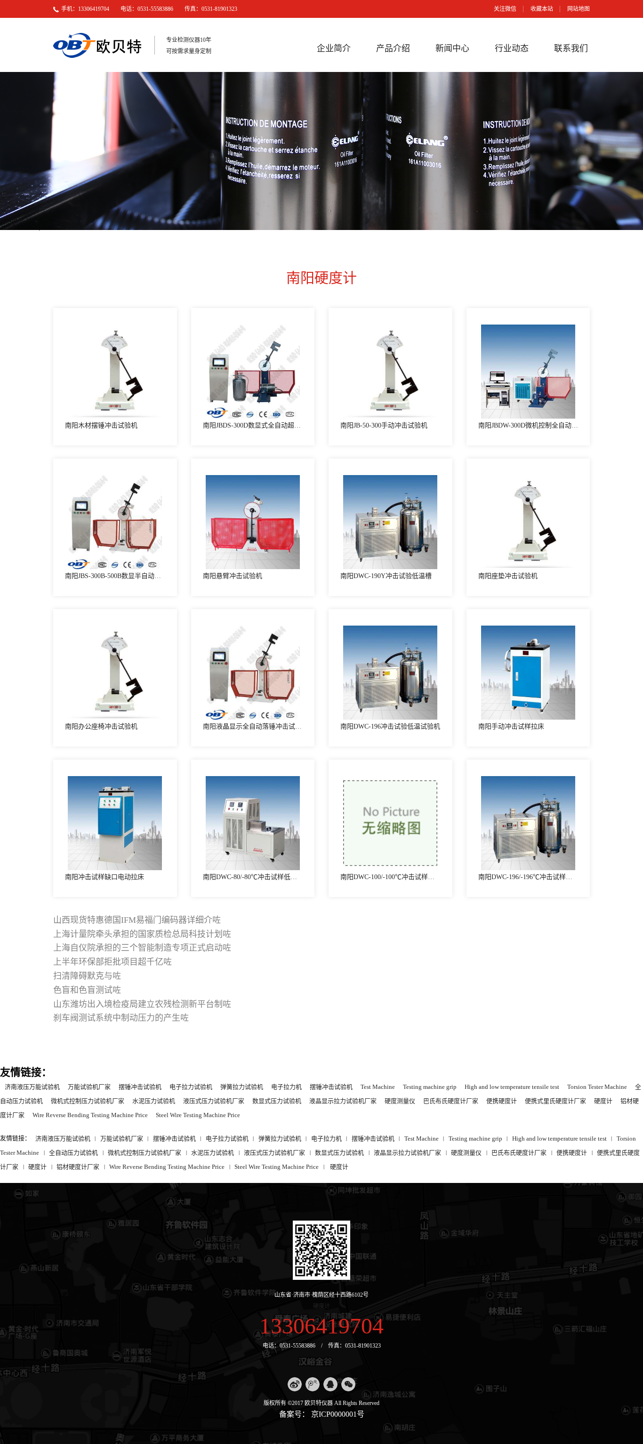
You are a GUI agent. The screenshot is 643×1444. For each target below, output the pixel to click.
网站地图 (578, 9)
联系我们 (571, 48)
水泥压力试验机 (153, 1100)
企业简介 (334, 48)
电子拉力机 (286, 1086)
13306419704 (321, 1325)
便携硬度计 (501, 1100)
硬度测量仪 (400, 1100)
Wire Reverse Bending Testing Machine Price (90, 1114)
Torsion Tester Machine (597, 1086)
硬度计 (603, 1100)
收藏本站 (541, 9)
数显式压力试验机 (276, 1100)
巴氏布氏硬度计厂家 (450, 1100)
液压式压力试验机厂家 (213, 1100)
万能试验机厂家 (89, 1086)
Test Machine (378, 1086)
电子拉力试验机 (190, 1086)
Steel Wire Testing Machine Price (198, 1114)
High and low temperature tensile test (512, 1086)
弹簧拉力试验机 (241, 1086)
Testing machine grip (430, 1086)
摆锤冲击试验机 (140, 1086)
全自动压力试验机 (73, 1152)
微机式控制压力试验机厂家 (87, 1100)
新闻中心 (452, 48)
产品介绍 (393, 48)
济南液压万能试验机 (32, 1086)
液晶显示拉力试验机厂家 (343, 1100)
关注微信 (505, 9)
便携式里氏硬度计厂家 (555, 1100)
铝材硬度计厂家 (77, 1166)
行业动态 (512, 48)
